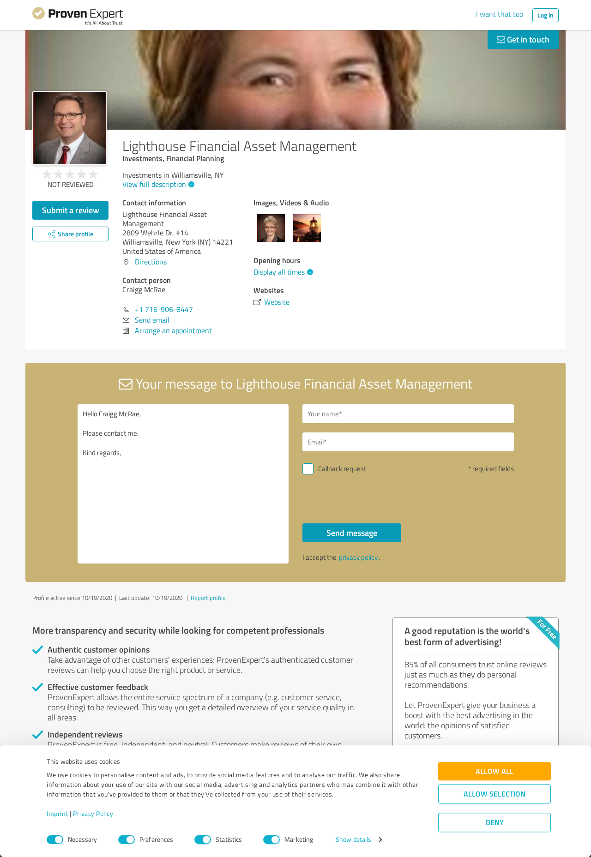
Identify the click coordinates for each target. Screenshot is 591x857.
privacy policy (358, 557)
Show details (353, 839)
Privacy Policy (93, 813)
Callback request (342, 468)
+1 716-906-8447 (164, 309)
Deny (495, 822)
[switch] (126, 839)
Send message (351, 533)
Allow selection (494, 794)
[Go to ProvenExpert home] (77, 17)
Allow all (494, 771)
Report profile (208, 597)
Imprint (57, 813)
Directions (151, 262)
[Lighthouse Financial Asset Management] (69, 128)
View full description (154, 184)
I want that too (499, 14)
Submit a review (70, 210)
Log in (545, 15)
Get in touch (527, 39)
